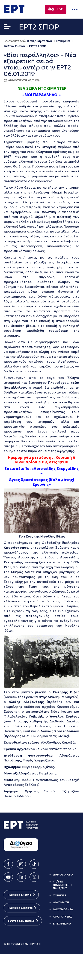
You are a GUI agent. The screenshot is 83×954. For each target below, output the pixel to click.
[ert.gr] (14, 11)
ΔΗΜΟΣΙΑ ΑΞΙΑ (63, 874)
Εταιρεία (63, 41)
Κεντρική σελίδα (39, 41)
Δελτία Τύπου (14, 46)
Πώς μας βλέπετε (20, 907)
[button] (7, 27)
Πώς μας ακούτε (19, 894)
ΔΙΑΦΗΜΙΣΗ (61, 902)
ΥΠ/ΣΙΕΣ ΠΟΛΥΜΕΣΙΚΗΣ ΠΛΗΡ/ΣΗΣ (62, 885)
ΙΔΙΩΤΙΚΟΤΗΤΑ (63, 909)
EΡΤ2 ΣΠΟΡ (37, 46)
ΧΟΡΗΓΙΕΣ (59, 895)
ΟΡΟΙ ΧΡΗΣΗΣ (62, 916)
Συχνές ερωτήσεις (21, 920)
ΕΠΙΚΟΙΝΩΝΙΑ (62, 923)
